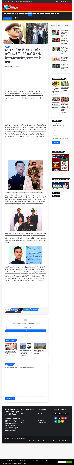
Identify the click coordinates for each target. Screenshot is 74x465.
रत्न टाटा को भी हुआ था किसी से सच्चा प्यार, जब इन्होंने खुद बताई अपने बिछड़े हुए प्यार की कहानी (10, 353)
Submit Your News (18, 1)
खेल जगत (34, 14)
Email (6, 392)
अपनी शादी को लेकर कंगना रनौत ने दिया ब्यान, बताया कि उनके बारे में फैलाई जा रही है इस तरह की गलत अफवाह (64, 107)
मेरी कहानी (52, 14)
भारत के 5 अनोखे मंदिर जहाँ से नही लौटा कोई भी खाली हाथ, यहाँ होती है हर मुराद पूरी (40, 352)
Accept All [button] (69, 462)
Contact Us (40, 416)
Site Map (69, 441)
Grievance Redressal (27, 1)
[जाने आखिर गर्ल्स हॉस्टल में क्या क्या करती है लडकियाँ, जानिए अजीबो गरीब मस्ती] (56, 83)
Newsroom (8, 66)
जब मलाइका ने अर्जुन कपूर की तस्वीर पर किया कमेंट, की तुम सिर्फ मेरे (64, 67)
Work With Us (41, 420)
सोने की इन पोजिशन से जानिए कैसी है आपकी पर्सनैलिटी (64, 59)
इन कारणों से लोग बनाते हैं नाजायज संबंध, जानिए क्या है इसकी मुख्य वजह (64, 41)
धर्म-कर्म (16, 14)
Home (27, 441)
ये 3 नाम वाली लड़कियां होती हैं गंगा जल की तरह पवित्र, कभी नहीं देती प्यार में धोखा (64, 50)
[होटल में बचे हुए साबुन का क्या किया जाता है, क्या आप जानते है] (65, 83)
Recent (59, 25)
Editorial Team (41, 418)
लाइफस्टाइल (21, 14)
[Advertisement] (25, 80)
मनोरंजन (26, 14)
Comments (67, 25)
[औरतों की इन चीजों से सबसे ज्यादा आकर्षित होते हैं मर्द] (56, 32)
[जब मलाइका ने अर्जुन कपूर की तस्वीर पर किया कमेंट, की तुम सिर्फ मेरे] (56, 66)
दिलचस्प (30, 14)
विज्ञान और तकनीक (40, 14)
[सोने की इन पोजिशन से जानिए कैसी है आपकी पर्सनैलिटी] (56, 59)
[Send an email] (11, 66)
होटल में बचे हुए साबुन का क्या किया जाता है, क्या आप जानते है (65, 89)
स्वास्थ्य (22, 420)
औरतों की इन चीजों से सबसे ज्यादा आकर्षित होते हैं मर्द (65, 32)
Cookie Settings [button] (61, 462)
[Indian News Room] (10, 7)
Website (28, 392)
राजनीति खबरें (23, 416)
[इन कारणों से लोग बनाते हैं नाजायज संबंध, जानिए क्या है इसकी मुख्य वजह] (56, 40)
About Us (40, 413)
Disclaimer (40, 441)
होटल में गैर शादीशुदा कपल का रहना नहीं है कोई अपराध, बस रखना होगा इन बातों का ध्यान (26, 352)
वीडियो (58, 14)
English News (7, 18)
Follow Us (64, 441)
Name (6, 386)
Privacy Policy (46, 441)
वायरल (22, 418)
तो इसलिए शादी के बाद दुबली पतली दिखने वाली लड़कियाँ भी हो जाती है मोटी (55, 105)
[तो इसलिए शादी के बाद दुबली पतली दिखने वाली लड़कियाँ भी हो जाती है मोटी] (56, 99)
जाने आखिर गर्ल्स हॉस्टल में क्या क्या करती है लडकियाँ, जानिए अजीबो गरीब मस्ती (55, 90)
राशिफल (22, 422)
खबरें (13, 14)
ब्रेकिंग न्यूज (9, 14)
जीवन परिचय (47, 14)
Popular (53, 25)
